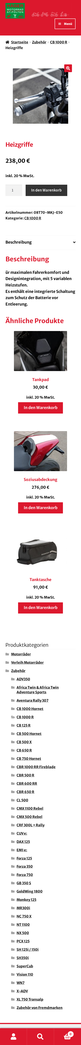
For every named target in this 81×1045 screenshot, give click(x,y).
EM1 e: (22, 850)
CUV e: (22, 833)
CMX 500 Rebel (29, 817)
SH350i (23, 958)
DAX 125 (23, 842)
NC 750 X (24, 916)
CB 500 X (24, 742)
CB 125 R (24, 725)
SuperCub (25, 966)
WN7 (20, 983)
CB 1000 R (58, 42)
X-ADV (22, 991)
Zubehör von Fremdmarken (40, 1008)
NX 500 (23, 933)
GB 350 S (24, 883)
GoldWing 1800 (30, 891)
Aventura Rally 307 (32, 700)
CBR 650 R (25, 792)
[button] (68, 68)
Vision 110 (25, 974)
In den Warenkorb (46, 190)
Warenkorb (63, 1032)
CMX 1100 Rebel (30, 808)
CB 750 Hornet (29, 758)
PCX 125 (23, 941)
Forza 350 (25, 866)
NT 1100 (23, 924)
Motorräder (21, 654)
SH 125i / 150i (28, 949)
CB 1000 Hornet (30, 709)
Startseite (19, 42)
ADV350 (23, 679)
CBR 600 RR (27, 783)
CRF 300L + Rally (30, 825)
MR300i (23, 908)
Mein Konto (13, 1036)
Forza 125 (24, 858)
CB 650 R (24, 750)
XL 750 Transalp (30, 999)
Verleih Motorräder (27, 662)
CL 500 (22, 800)
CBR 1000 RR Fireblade (36, 767)
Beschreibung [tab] (18, 242)
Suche (40, 1036)
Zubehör (39, 42)
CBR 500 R (25, 775)
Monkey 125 (26, 900)
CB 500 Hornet (29, 734)
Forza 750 (25, 875)
